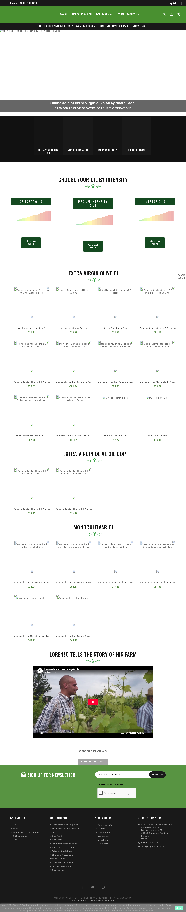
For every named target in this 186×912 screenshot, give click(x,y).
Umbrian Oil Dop (107, 150)
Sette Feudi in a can (116, 328)
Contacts (57, 839)
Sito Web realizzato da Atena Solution (93, 900)
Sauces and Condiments (26, 832)
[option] (93, 73)
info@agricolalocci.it (153, 846)
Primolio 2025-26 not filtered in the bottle (81, 435)
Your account (104, 818)
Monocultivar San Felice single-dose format (82, 636)
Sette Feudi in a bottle (73, 328)
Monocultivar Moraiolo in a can (32, 435)
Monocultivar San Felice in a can (117, 382)
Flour (15, 839)
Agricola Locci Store (63, 847)
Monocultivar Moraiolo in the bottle (161, 382)
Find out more (31, 242)
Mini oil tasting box (115, 435)
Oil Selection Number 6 (31, 328)
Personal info (105, 825)
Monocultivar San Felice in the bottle (78, 382)
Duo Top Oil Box (157, 435)
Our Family (58, 836)
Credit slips (104, 832)
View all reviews (93, 761)
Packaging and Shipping (65, 824)
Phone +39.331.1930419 (23, 3)
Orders (101, 828)
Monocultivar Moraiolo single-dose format (39, 636)
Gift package (20, 836)
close (179, 908)
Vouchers (103, 840)
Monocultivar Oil (78, 150)
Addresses (103, 836)
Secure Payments (61, 866)
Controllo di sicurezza (110, 784)
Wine (15, 828)
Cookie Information (63, 862)
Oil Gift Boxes (136, 150)
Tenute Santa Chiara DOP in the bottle (163, 328)
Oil (14, 824)
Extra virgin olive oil (49, 151)
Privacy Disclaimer (62, 851)
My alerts (103, 843)
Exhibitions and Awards (64, 843)
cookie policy (118, 908)
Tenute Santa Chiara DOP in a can (34, 382)
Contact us (58, 870)
